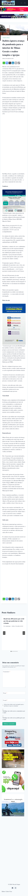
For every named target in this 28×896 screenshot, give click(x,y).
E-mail (5, 700)
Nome (5, 693)
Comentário (6, 672)
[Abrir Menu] (21, 3)
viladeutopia (7, 626)
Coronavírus (6, 37)
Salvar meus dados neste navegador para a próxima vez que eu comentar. (14, 705)
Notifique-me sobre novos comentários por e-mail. (14, 711)
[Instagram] (15, 888)
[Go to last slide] (4, 633)
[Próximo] (24, 633)
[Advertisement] (14, 131)
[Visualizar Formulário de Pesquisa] (25, 3)
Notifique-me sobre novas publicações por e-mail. (14, 718)
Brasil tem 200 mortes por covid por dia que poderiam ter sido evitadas (14, 621)
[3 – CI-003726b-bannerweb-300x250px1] (13, 758)
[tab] (12, 651)
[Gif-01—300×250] (13, 738)
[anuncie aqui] (14, 18)
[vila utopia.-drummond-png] (13, 805)
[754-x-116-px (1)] (14, 11)
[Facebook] (12, 888)
